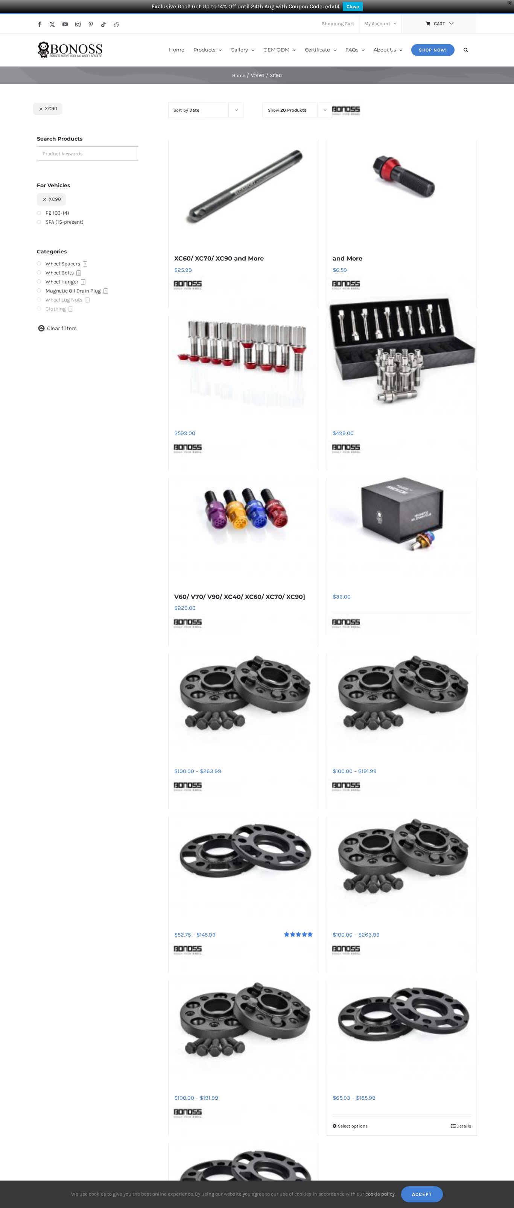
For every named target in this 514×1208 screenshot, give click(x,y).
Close (353, 6)
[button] (466, 49)
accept (422, 1194)
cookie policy (380, 1194)
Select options (353, 1126)
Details (463, 1126)
